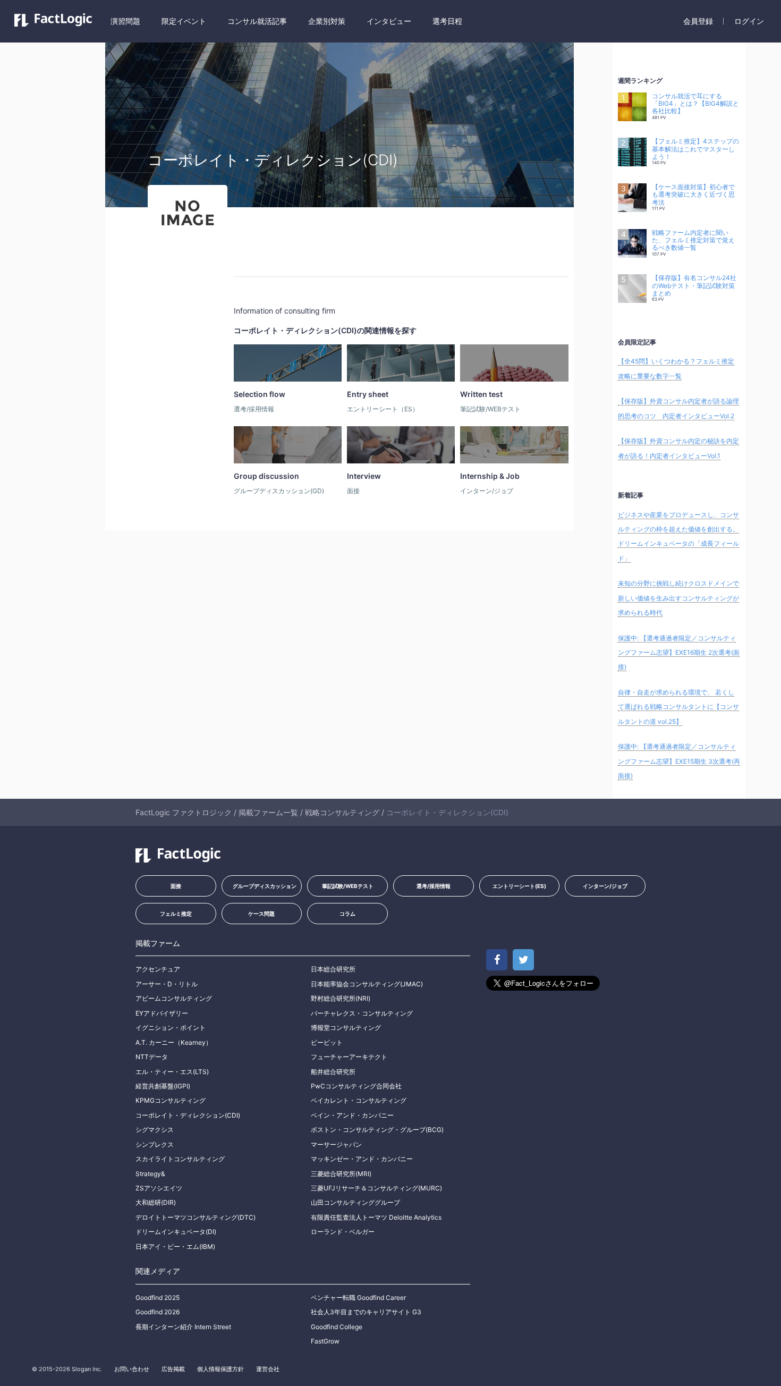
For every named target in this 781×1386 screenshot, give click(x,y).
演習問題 (125, 21)
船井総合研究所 (333, 1072)
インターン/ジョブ (605, 886)
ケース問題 (261, 913)
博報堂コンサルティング (346, 1028)
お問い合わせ (131, 1369)
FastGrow (325, 1341)
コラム (347, 913)
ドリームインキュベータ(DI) (175, 1232)
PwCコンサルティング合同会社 (356, 1086)
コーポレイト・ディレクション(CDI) (187, 1115)
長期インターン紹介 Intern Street (183, 1327)
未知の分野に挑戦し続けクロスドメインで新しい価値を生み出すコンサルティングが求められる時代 (678, 597)
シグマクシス (154, 1130)
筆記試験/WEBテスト (347, 886)
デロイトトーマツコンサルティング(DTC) (195, 1217)
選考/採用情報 (434, 886)
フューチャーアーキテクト (349, 1057)
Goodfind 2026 (157, 1312)
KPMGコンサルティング (170, 1100)
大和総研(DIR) (155, 1202)
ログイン (749, 21)
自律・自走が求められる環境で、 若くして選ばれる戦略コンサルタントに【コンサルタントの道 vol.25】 (678, 706)
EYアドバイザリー (161, 1013)
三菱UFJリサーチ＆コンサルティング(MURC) (376, 1188)
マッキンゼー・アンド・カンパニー (362, 1159)
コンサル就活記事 (257, 21)
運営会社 (267, 1369)
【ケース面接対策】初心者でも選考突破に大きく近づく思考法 (693, 194)
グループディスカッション (264, 886)
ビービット (327, 1042)
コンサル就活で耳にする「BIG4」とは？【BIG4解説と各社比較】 (695, 103)
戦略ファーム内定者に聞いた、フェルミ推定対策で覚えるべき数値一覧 (693, 240)
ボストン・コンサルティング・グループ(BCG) (377, 1130)
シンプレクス (154, 1144)
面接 (176, 886)
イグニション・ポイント (170, 1028)
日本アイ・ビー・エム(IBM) (175, 1246)
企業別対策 (326, 21)
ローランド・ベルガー (343, 1232)
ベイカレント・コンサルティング (358, 1100)
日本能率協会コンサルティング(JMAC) (367, 984)
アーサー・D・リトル (166, 984)
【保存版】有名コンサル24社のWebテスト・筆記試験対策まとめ (694, 285)
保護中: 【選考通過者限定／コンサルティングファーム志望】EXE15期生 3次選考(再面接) (679, 761)
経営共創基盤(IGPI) (162, 1086)
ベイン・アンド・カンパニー (352, 1115)
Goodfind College (336, 1327)
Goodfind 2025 (157, 1298)
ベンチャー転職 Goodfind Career (358, 1298)
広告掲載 (173, 1369)
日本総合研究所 (333, 969)
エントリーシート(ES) (519, 886)
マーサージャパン (336, 1144)
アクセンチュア (157, 969)
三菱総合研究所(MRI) (341, 1174)
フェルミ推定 (176, 913)
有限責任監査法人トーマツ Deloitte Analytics (376, 1217)
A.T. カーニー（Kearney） (173, 1042)
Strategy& (150, 1174)
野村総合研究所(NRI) (340, 998)
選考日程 (447, 21)
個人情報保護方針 (220, 1369)
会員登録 (698, 21)
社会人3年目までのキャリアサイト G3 (366, 1312)
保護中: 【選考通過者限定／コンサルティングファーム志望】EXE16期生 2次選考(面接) (679, 652)
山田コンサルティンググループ (355, 1202)
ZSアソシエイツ (158, 1188)
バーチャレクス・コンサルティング (362, 1013)
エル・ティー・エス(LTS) (172, 1072)
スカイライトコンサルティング (180, 1159)
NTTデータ (151, 1057)
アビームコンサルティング (173, 998)
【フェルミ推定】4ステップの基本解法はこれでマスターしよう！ (695, 149)
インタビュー (389, 21)
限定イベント (184, 21)
